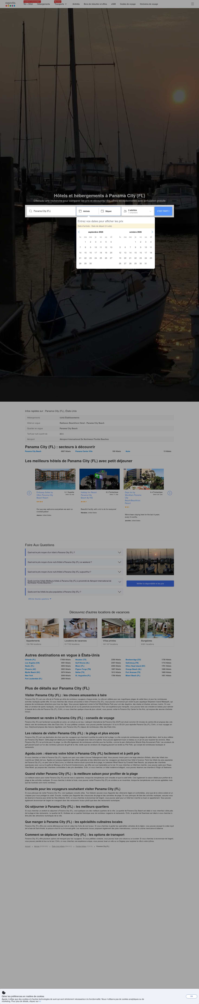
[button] (79, 232)
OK (191, 996)
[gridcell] (85, 241)
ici (40, 1001)
